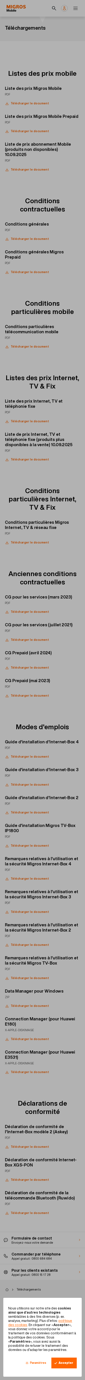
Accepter (66, 1363)
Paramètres (38, 1363)
